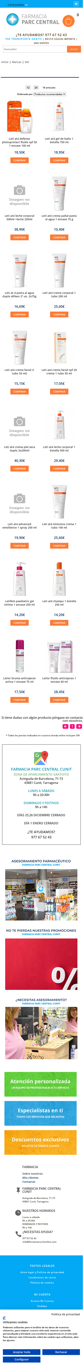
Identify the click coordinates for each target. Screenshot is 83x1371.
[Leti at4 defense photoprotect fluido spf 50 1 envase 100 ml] (20, 132)
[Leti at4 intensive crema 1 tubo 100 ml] (59, 518)
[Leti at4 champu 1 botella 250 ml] (59, 595)
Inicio (4, 62)
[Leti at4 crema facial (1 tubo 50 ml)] (20, 363)
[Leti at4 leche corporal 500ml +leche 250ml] (19, 213)
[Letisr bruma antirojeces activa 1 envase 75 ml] (20, 672)
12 (28, 87)
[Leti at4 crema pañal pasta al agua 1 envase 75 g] (59, 209)
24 (36, 87)
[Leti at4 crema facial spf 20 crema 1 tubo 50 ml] (59, 363)
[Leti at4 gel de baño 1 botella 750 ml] (59, 132)
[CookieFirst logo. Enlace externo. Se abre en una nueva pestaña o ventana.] (4, 1318)
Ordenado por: (25, 94)
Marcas (16, 62)
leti (27, 62)
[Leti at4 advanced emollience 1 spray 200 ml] (19, 521)
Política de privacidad (65, 1314)
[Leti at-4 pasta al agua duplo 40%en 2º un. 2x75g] (20, 286)
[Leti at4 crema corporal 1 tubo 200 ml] (59, 286)
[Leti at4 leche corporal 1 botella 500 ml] (59, 441)
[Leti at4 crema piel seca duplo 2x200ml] (19, 444)
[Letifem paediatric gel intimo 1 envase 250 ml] (20, 595)
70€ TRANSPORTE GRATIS (23, 39)
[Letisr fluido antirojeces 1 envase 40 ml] (59, 672)
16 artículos (49, 87)
